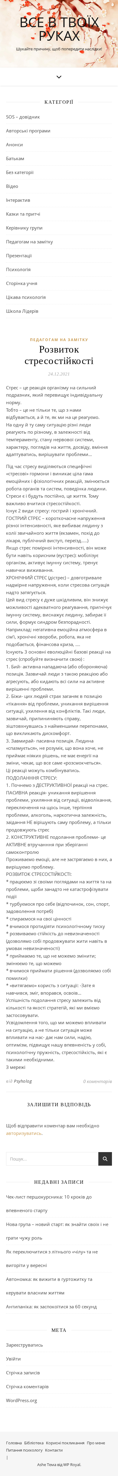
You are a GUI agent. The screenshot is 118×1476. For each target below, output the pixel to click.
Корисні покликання (65, 1443)
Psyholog (23, 1081)
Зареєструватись (24, 1345)
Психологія (18, 269)
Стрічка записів (23, 1373)
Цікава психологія (26, 297)
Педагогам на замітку (29, 242)
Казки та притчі (23, 214)
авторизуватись (23, 1133)
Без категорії (20, 172)
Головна (14, 1443)
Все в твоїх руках (59, 28)
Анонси (14, 144)
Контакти (54, 1450)
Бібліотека (34, 1443)
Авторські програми (28, 131)
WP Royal (71, 1464)
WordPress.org (21, 1400)
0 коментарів (97, 1081)
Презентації (19, 255)
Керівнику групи (24, 228)
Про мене (96, 1443)
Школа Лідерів (22, 311)
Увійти (13, 1359)
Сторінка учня (21, 283)
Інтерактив (18, 200)
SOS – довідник (23, 117)
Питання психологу (24, 1450)
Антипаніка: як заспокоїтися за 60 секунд (51, 1306)
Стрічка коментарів (27, 1386)
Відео (12, 186)
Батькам (15, 158)
